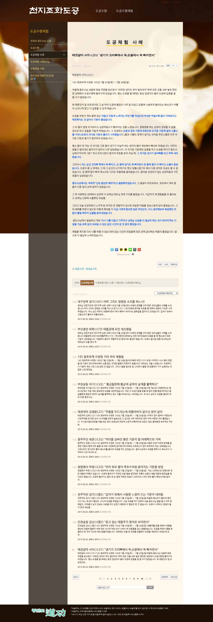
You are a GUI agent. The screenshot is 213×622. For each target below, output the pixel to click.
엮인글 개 (91, 269)
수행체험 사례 (37, 68)
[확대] (173, 65)
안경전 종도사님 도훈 (40, 41)
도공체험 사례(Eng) (40, 61)
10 (142, 579)
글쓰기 (75, 577)
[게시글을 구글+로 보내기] (139, 249)
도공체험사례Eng (133, 283)
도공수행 (34, 48)
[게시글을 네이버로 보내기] (130, 249)
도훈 (111, 283)
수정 (159, 264)
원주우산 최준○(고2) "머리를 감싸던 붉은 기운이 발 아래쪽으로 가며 (119, 439)
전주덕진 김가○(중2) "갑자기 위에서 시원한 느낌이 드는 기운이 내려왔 (120, 494)
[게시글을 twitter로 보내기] (112, 249)
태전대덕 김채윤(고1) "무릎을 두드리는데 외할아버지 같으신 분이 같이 (120, 411)
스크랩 (161, 66)
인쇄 (153, 66)
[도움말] (133, 254)
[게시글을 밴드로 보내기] (134, 249)
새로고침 (174, 577)
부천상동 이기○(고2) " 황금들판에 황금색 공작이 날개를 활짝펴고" (118, 384)
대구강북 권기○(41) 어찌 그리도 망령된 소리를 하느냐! (111, 301)
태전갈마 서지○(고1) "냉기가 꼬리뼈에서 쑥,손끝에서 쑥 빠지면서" (118, 549)
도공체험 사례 (37, 54)
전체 (77, 283)
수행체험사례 (102, 283)
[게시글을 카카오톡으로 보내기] (121, 249)
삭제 (166, 264)
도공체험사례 (87, 283)
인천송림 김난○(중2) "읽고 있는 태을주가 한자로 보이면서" (114, 521)
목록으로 (174, 264)
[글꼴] (168, 65)
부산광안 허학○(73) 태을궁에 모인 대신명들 (104, 329)
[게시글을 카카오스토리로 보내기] (125, 249)
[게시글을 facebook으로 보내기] (116, 249)
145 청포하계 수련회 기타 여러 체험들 (101, 356)
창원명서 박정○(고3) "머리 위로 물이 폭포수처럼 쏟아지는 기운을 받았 (120, 466)
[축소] (176, 65)
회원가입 (165, 2)
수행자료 (119, 283)
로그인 (176, 2)
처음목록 (164, 577)
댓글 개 (79, 269)
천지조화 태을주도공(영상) (42, 77)
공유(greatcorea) (123, 254)
